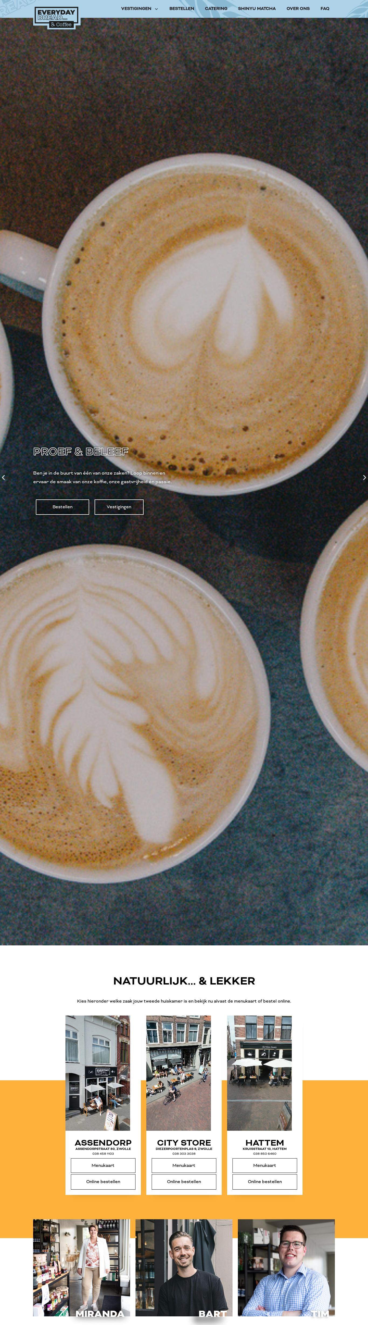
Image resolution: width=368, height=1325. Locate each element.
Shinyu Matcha (257, 9)
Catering (216, 9)
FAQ (325, 9)
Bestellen (181, 9)
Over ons (298, 9)
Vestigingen (136, 9)
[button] (3, 477)
